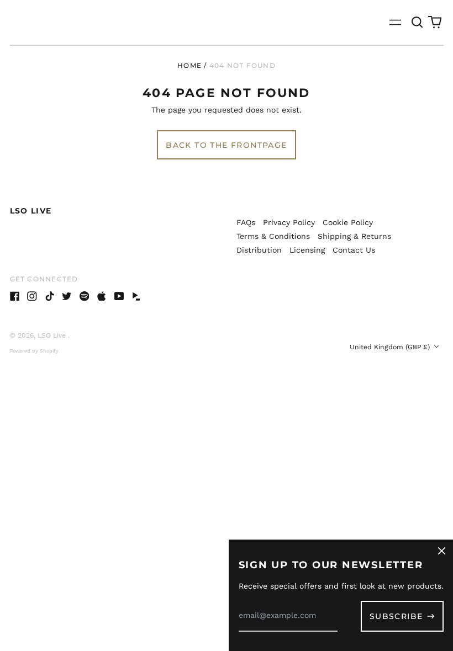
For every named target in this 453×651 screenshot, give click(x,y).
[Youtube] (119, 296)
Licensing (307, 250)
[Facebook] (15, 296)
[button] (417, 22)
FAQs (245, 222)
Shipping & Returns (354, 236)
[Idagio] (136, 296)
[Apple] (102, 296)
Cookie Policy (348, 222)
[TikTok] (50, 296)
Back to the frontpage (226, 145)
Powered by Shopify (34, 351)
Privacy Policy (289, 222)
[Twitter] (67, 296)
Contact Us (354, 250)
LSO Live (31, 211)
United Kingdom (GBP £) (391, 347)
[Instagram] (32, 296)
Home (189, 65)
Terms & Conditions (273, 236)
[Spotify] (84, 296)
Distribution (259, 250)
